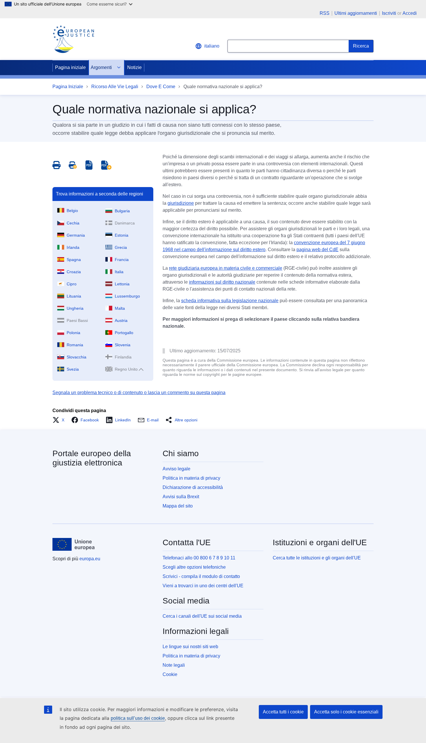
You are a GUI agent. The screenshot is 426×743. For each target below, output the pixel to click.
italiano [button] (211, 46)
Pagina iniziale (70, 67)
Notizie (134, 67)
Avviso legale (176, 468)
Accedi (410, 13)
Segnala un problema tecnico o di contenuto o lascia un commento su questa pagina (138, 392)
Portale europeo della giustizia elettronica (91, 458)
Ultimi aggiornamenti (355, 13)
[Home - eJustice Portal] (73, 39)
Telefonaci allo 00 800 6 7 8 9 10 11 (199, 557)
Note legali (174, 665)
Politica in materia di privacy (191, 478)
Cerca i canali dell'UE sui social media (202, 616)
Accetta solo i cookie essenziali (346, 711)
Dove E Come (160, 86)
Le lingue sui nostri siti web (190, 646)
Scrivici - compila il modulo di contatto (201, 576)
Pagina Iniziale (67, 86)
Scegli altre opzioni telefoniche (194, 567)
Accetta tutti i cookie (283, 711)
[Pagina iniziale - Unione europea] (73, 544)
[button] (60, 419)
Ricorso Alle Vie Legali (114, 86)
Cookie (170, 674)
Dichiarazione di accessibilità (193, 487)
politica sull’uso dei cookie (138, 718)
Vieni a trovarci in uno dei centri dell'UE (203, 585)
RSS (324, 13)
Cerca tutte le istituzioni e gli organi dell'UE (317, 557)
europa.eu (89, 558)
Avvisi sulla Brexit (181, 496)
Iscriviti (389, 13)
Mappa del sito (178, 505)
